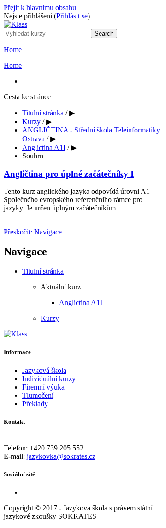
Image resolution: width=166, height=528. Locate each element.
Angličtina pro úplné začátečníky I (69, 174)
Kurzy (31, 122)
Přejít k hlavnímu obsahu (40, 8)
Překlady (35, 404)
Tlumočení (37, 395)
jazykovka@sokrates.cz (61, 456)
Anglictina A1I (43, 147)
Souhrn (32, 156)
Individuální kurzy (49, 379)
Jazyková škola (44, 370)
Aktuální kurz (61, 287)
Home (13, 50)
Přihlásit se (72, 16)
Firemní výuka (43, 387)
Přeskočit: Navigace (33, 232)
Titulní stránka (43, 113)
